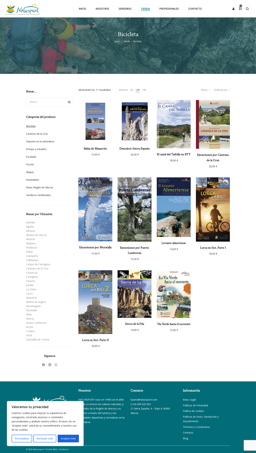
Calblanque (32, 260)
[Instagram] (56, 365)
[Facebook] (43, 365)
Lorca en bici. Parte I (213, 248)
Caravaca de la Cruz (37, 268)
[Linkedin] (49, 365)
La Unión (31, 289)
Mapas (30, 172)
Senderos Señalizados (38, 195)
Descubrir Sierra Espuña (134, 149)
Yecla (29, 335)
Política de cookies (193, 411)
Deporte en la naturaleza (40, 141)
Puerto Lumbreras (36, 322)
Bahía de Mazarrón (95, 149)
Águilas (30, 226)
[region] (45, 423)
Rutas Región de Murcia (39, 187)
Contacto (188, 432)
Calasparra (32, 256)
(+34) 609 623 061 (141, 404)
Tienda (126, 41)
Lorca (29, 293)
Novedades (32, 179)
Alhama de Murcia (36, 235)
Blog (185, 438)
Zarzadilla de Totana (37, 339)
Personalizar (22, 438)
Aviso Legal (189, 399)
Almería (30, 239)
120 (137, 89)
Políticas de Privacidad (195, 405)
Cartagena (32, 276)
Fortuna (30, 281)
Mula (29, 314)
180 (144, 89)
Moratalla (31, 310)
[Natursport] (22, 8)
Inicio (117, 41)
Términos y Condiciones (196, 427)
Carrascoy (31, 272)
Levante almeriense (174, 243)
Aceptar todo (68, 438)
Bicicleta (31, 126)
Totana (30, 331)
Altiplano (31, 243)
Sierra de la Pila (134, 324)
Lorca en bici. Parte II (95, 340)
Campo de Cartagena (38, 264)
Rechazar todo (45, 438)
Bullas (29, 251)
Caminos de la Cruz (37, 133)
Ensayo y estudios (36, 149)
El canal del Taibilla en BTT (174, 154)
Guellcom (64, 449)
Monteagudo (33, 306)
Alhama (30, 230)
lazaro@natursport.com (144, 399)
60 (131, 89)
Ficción (30, 164)
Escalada (31, 156)
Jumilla (29, 285)
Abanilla (30, 222)
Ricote (29, 327)
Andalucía (31, 247)
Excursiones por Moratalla (95, 247)
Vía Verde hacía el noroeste (173, 324)
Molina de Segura (36, 302)
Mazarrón (31, 297)
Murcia (30, 318)
